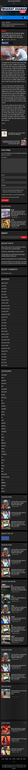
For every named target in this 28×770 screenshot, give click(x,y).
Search (4, 233)
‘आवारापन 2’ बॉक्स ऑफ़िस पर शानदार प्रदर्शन (12, 251)
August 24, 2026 (15, 505)
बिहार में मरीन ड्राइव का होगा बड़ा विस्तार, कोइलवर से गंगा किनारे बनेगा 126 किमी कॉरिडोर (19, 523)
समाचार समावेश (5, 477)
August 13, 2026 (15, 741)
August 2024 (4, 351)
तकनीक (3, 406)
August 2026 (4, 283)
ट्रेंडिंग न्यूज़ (3, 398)
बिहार (2, 440)
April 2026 (3, 294)
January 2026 (4, 303)
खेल (2, 386)
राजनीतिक (4, 454)
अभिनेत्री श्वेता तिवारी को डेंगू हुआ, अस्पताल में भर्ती (19, 729)
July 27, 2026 (14, 227)
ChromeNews (20, 766)
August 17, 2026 (15, 731)
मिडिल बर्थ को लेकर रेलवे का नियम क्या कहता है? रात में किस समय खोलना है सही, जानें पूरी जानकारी (18, 214)
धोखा (2, 420)
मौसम (2, 449)
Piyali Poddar (7, 39)
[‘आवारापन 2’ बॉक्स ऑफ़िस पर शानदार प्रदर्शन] (5, 598)
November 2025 (5, 308)
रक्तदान (3, 451)
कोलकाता (3, 383)
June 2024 (4, 357)
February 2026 (5, 300)
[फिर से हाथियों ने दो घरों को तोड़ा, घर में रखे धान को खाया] (5, 693)
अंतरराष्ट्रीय (4, 375)
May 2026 (3, 291)
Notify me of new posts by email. (10, 197)
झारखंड (3, 395)
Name (3, 175)
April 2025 (3, 328)
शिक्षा (2, 468)
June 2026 (4, 288)
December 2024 (5, 340)
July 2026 (3, 286)
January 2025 (4, 337)
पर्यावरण (3, 429)
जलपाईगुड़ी (4, 389)
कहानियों (3, 380)
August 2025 (4, 317)
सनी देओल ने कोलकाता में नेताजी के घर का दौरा (17, 739)
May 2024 (3, 359)
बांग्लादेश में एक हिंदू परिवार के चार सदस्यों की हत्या (13, 259)
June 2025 (4, 323)
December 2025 (5, 306)
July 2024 (3, 354)
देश (2, 417)
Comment (4, 157)
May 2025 (3, 325)
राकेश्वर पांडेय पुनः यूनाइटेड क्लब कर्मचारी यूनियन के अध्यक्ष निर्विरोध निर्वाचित (17, 639)
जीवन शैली (12, 209)
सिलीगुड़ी (3, 485)
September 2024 (5, 348)
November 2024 (5, 342)
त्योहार (2, 412)
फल (2, 434)
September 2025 (5, 314)
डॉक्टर (2, 403)
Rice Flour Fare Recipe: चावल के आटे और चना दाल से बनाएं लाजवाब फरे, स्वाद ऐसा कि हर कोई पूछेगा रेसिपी (18, 224)
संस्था (2, 480)
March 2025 (4, 331)
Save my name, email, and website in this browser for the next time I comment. (13, 191)
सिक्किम (3, 483)
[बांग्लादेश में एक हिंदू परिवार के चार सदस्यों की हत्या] (5, 504)
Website (3, 185)
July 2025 (3, 320)
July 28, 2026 (14, 217)
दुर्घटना (3, 415)
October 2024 (5, 345)
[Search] (26, 17)
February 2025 (5, 334)
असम (2, 378)
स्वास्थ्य (3, 491)
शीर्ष (2, 471)
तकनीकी (3, 409)
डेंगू (2, 400)
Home (3, 759)
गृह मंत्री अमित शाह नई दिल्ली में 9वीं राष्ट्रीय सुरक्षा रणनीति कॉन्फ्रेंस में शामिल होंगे (13, 255)
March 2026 (4, 297)
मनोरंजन (3, 446)
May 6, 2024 (13, 39)
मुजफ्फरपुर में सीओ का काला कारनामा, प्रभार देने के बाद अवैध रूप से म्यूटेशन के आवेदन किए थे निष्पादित (14, 262)
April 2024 (3, 362)
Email (3, 180)
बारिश (2, 437)
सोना (2, 488)
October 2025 (4, 311)
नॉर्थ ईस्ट (3, 423)
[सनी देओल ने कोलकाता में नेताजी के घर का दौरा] (5, 740)
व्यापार (3, 466)
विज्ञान (3, 460)
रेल (2, 457)
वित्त (2, 463)
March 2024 (4, 365)
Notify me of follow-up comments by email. (13, 194)
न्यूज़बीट (3, 426)
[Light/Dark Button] (23, 17)
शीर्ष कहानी (4, 474)
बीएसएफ (3, 443)
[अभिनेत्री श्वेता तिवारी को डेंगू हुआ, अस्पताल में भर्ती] (5, 730)
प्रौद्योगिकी (3, 432)
